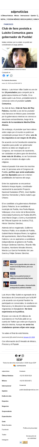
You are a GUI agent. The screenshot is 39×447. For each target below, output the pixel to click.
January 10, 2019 (29, 337)
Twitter (4, 434)
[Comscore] (19, 365)
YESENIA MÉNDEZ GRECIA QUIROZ (19, 19)
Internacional (24, 15)
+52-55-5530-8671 (26, 381)
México (16, 15)
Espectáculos (7, 416)
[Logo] (19, 12)
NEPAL (3, 19)
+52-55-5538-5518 (26, 375)
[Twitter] (7, 75)
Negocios (5, 406)
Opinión (33, 15)
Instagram (5, 440)
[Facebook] (4, 75)
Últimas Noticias (7, 15)
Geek (3, 421)
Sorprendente (7, 411)
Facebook (5, 429)
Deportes (5, 401)
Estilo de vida (6, 396)
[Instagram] (23, 355)
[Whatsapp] (11, 75)
